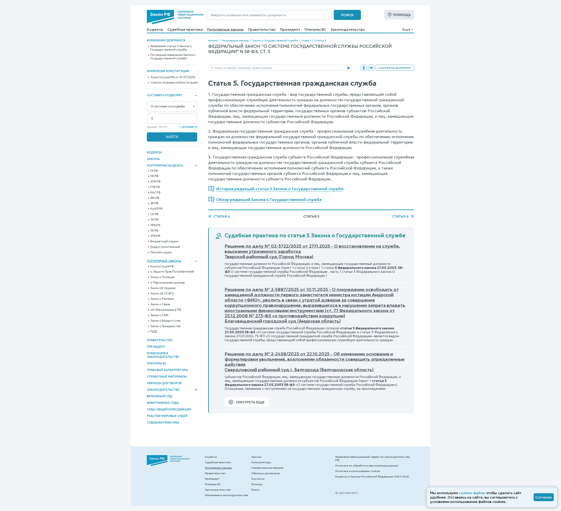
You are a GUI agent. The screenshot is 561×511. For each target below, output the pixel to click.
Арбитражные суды (163, 403)
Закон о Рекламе (162, 299)
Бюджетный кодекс (164, 241)
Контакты (258, 478)
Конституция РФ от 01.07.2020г (173, 77)
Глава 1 (306, 40)
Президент (290, 29)
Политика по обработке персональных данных (366, 465)
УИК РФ (155, 225)
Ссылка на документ (394, 67)
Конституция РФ (162, 266)
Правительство (262, 29)
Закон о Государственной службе (275, 40)
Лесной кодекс (161, 252)
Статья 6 (400, 216)
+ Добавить (188, 126)
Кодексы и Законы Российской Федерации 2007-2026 (372, 476)
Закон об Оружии (163, 288)
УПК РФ (155, 236)
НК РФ (154, 176)
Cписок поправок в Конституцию (174, 82)
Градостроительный (165, 247)
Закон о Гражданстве (165, 326)
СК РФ (154, 214)
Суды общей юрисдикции (169, 409)
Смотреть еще (250, 402)
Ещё (406, 29)
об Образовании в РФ (165, 310)
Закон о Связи (160, 304)
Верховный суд (159, 396)
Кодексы (155, 29)
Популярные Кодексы (165, 165)
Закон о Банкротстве (165, 321)
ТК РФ (154, 220)
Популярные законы (225, 29)
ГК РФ (154, 171)
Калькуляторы (261, 462)
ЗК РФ (154, 203)
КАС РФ (155, 192)
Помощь (402, 14)
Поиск (347, 15)
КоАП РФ (156, 209)
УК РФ (154, 230)
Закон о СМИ (159, 315)
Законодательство (348, 29)
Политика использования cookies (357, 471)
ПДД (153, 331)
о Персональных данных (167, 282)
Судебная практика (185, 29)
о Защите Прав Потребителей (172, 271)
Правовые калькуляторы (167, 370)
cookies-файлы (472, 493)
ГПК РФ (155, 187)
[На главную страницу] (175, 17)
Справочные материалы (167, 376)
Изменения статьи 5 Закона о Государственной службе (171, 47)
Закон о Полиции (162, 277)
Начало (213, 40)
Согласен (543, 497)
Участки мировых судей (167, 416)
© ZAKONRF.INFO (346, 493)
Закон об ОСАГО (162, 293)
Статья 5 (320, 40)
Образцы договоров (164, 383)
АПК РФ (155, 181)
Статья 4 (222, 216)
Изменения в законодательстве (163, 355)
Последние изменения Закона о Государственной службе (172, 56)
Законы (153, 159)
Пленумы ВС (315, 29)
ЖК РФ (154, 198)
